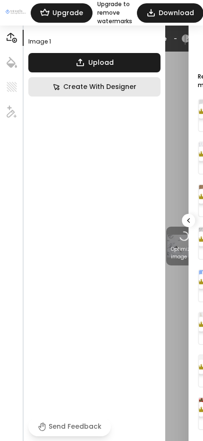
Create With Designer (99, 86)
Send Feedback (75, 426)
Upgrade (67, 13)
